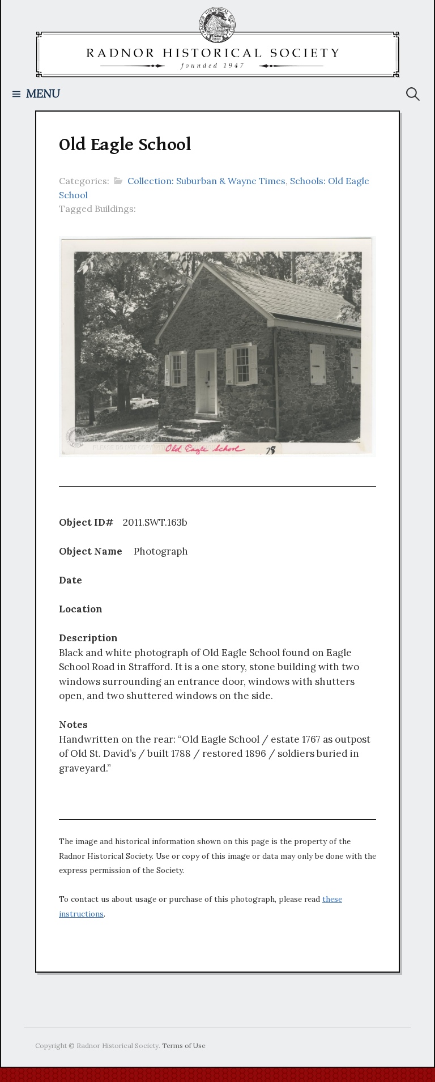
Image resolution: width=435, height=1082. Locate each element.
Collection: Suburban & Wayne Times (206, 180)
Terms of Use (184, 1045)
